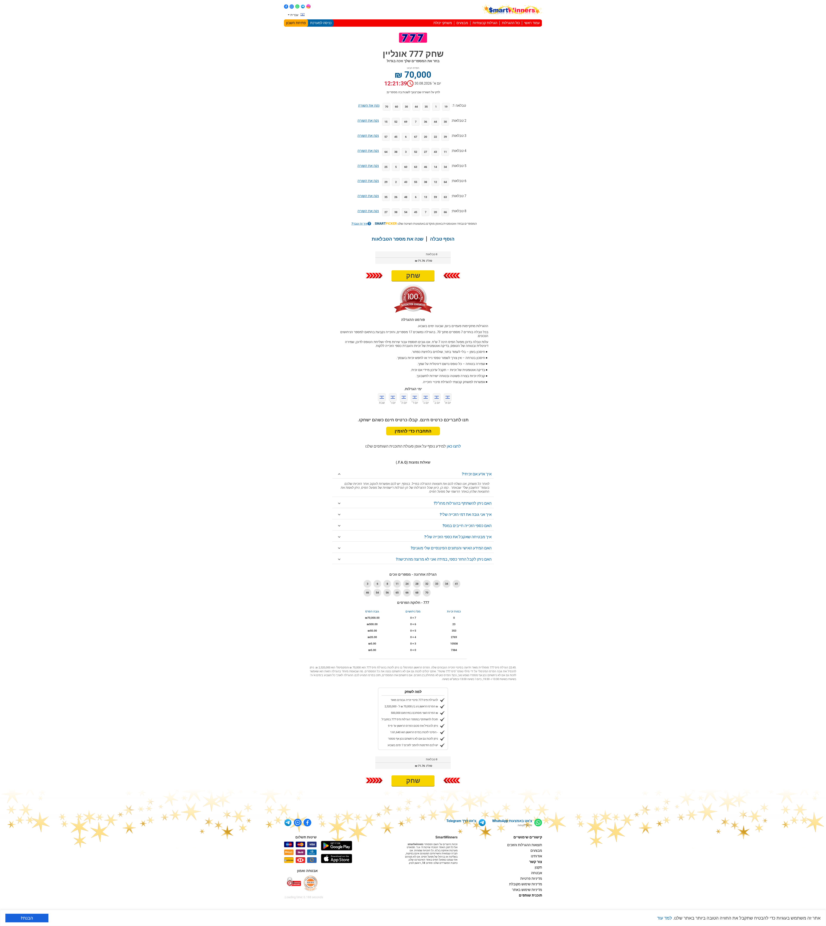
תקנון (538, 867)
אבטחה (536, 873)
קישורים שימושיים (527, 837)
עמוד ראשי (532, 23)
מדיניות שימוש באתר (527, 890)
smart (386, 223)
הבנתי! (27, 918)
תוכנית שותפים (530, 895)
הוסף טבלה (442, 239)
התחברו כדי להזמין (413, 431)
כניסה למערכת (320, 23)
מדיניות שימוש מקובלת (525, 884)
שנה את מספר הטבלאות (398, 239)
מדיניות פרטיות (531, 879)
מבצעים (462, 23)
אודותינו (536, 856)
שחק (413, 275)
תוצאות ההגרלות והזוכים (524, 845)
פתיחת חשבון (296, 23)
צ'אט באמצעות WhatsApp (512, 821)
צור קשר (535, 862)
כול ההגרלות (511, 23)
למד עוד (664, 918)
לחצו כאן (453, 446)
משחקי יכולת (442, 23)
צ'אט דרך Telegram (461, 821)
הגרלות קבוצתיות (485, 23)
